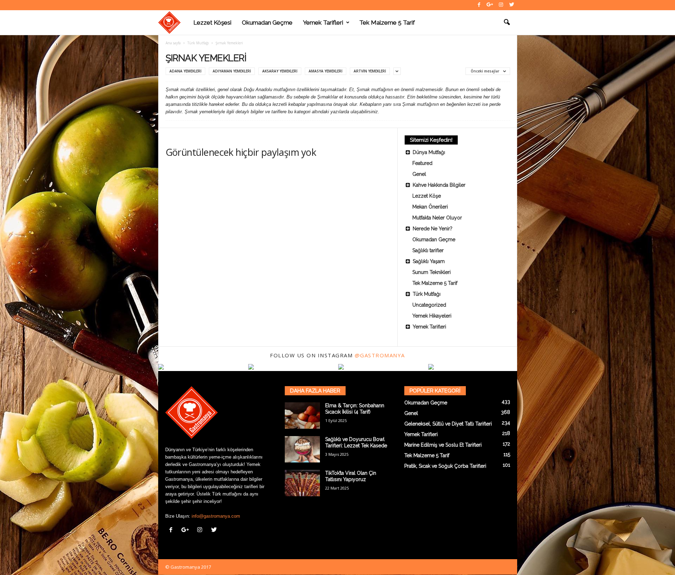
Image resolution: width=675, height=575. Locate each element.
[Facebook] (479, 5)
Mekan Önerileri (430, 207)
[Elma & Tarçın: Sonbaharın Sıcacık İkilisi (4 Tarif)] (302, 415)
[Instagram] (501, 5)
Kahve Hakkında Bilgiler (439, 185)
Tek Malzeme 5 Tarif (387, 22)
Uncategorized (429, 305)
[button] (506, 22)
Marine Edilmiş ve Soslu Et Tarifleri (443, 445)
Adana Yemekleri (185, 71)
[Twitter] (512, 5)
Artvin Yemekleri (370, 71)
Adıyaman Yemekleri (232, 71)
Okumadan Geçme (267, 22)
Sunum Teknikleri (431, 272)
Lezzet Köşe (426, 196)
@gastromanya (380, 355)
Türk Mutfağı (198, 42)
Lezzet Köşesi (212, 22)
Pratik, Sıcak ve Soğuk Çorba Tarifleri (445, 466)
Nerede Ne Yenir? (432, 228)
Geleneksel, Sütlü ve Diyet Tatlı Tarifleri (448, 424)
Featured (422, 163)
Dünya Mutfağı (429, 152)
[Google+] (490, 5)
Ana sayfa (173, 42)
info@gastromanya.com (216, 516)
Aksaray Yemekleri (279, 71)
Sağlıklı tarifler (428, 250)
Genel (419, 174)
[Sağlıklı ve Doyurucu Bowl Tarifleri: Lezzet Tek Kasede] (302, 449)
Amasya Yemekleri (325, 71)
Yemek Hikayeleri (431, 316)
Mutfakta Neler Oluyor (437, 218)
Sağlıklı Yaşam (429, 261)
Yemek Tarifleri (323, 22)
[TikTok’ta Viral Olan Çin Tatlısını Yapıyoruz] (302, 483)
